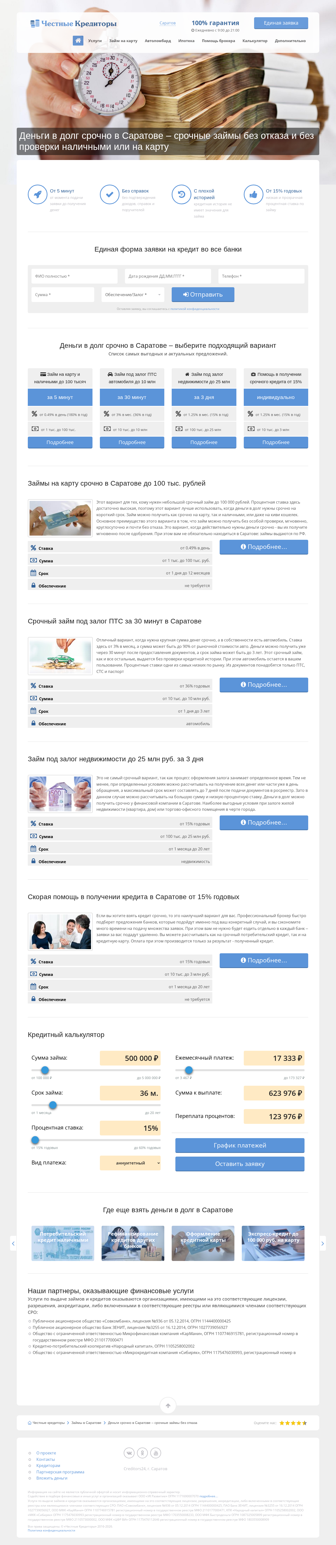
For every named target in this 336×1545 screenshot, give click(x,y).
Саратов (168, 23)
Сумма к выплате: (198, 1092)
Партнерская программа (60, 1472)
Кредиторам (48, 1465)
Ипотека (186, 40)
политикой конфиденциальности (194, 309)
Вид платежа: (48, 1162)
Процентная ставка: (57, 1127)
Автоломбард (158, 40)
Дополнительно (290, 40)
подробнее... (208, 1496)
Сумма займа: (49, 1057)
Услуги (95, 40)
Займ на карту (123, 40)
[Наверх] (78, 41)
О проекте (46, 1453)
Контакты (45, 1459)
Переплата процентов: (205, 1115)
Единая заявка (281, 22)
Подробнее (60, 442)
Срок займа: (47, 1092)
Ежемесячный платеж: (204, 1057)
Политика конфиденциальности (51, 1530)
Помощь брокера (218, 40)
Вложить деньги (51, 1478)
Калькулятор (255, 40)
